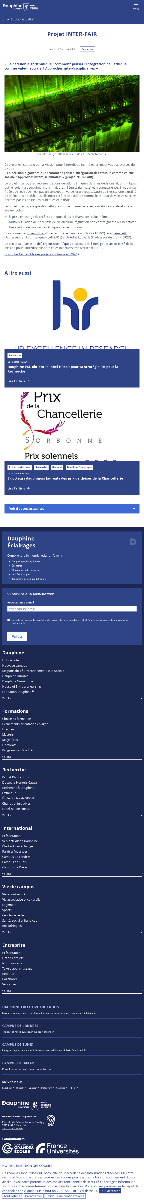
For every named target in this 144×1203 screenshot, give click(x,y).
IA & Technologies (21, 574)
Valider (17, 636)
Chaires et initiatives (16, 803)
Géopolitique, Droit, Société (26, 561)
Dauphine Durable (15, 676)
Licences (8, 729)
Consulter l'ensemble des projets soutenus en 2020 (40, 254)
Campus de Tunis (14, 862)
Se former (9, 984)
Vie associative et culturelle (21, 899)
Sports (7, 910)
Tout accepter (110, 1191)
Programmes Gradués (18, 750)
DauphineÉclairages (21, 542)
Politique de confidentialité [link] (65, 1196)
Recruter (8, 974)
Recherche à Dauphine (18, 788)
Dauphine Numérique (17, 681)
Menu (136, 8)
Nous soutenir (12, 963)
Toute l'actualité (22, 19)
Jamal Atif (120, 233)
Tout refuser (13, 1196)
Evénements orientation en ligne (25, 724)
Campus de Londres (16, 857)
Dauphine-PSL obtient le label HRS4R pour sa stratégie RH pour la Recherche (63, 368)
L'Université (10, 660)
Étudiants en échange (17, 846)
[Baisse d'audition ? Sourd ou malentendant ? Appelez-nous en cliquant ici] (51, 1123)
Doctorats (9, 745)
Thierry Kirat (36, 233)
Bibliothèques (12, 926)
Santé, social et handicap (19, 920)
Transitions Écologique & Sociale (29, 578)
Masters (8, 734)
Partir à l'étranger (14, 851)
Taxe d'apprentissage (17, 968)
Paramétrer (33, 1196)
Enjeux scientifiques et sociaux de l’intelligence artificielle (83, 244)
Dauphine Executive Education (30, 1007)
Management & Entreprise (26, 569)
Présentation (11, 836)
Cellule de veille (13, 915)
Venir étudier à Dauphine (20, 841)
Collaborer (9, 979)
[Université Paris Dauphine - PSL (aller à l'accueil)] (20, 7)
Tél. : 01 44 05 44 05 (12, 1128)
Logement (9, 905)
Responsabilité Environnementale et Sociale (33, 671)
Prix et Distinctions (15, 777)
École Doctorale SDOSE (18, 798)
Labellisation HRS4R (16, 809)
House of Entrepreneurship (21, 686)
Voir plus (6, 698)
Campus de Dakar (14, 867)
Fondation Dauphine (16, 692)
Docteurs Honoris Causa (19, 782)
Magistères (10, 740)
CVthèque (9, 793)
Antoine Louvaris (78, 237)
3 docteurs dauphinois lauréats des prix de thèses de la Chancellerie (65, 478)
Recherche (87, 49)
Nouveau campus (14, 665)
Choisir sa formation (16, 719)
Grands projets (13, 958)
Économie (17, 565)
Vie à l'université (13, 894)
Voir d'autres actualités (26, 509)
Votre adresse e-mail (20, 602)
